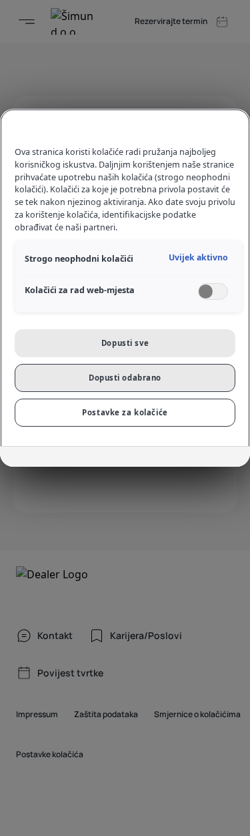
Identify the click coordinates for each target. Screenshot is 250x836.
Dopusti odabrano (125, 378)
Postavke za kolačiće (124, 412)
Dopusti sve (125, 343)
